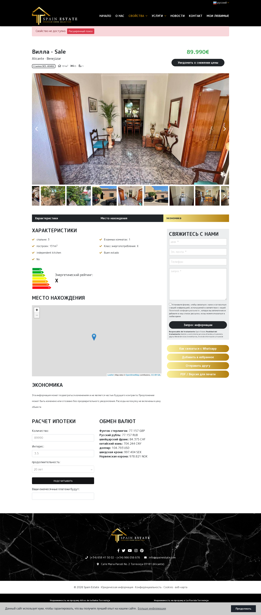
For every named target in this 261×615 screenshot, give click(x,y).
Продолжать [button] (243, 608)
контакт (195, 16)
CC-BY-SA (155, 374)
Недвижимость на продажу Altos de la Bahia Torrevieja (80, 600)
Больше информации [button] (152, 608)
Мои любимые (218, 16)
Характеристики (46, 218)
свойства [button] (137, 16)
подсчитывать (63, 481)
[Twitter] (123, 551)
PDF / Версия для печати (198, 374)
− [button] (37, 315)
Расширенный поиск (81, 31)
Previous (36, 129)
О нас (119, 16)
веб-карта (181, 587)
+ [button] (37, 310)
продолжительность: (46, 462)
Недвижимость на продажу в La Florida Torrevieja (181, 600)
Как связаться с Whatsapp (198, 349)
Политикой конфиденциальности (184, 310)
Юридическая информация (117, 587)
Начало (105, 16)
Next (224, 129)
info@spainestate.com (162, 557)
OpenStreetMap (132, 374)
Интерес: (38, 446)
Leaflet (110, 374)
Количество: (40, 431)
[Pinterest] (141, 551)
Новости (177, 16)
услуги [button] (158, 16)
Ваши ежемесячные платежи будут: (56, 489)
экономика (173, 218)
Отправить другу (198, 366)
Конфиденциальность (148, 587)
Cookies (168, 587)
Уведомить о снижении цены (198, 63)
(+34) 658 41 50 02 (102, 557)
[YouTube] (130, 551)
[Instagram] (136, 551)
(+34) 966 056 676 (128, 557)
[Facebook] (118, 551)
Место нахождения (114, 218)
